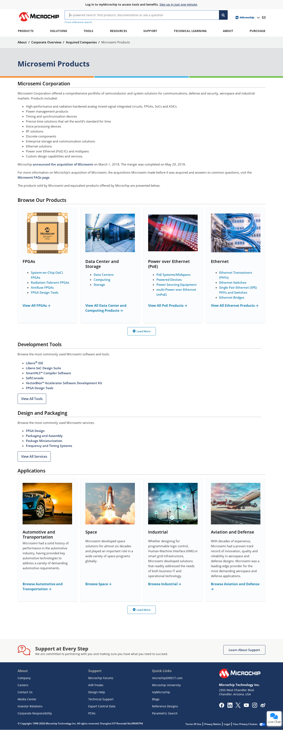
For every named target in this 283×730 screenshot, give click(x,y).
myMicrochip (161, 692)
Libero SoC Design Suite (43, 368)
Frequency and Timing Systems (49, 446)
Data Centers (104, 274)
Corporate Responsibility (35, 713)
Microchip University (166, 685)
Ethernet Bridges (231, 297)
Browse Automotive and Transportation (43, 586)
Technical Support (101, 699)
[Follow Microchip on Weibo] (262, 706)
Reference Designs (165, 706)
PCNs (92, 713)
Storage (99, 284)
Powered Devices (169, 279)
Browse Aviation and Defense (235, 584)
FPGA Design (35, 431)
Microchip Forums (100, 678)
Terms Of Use (193, 724)
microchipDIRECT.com (167, 678)
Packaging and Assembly (44, 436)
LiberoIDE (34, 363)
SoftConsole (35, 378)
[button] (32, 399)
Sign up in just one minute (178, 4)
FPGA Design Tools (44, 292)
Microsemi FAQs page (34, 177)
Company (24, 678)
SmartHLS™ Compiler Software (48, 373)
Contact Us (25, 692)
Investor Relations (30, 706)
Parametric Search (165, 713)
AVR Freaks (95, 685)
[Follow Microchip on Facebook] (221, 706)
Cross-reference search (78, 22)
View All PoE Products (166, 305)
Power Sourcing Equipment (176, 284)
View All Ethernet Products (233, 305)
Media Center (27, 699)
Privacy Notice (212, 724)
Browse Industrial (163, 584)
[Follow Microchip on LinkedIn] (229, 706)
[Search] (223, 15)
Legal (227, 724)
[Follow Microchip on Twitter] (238, 706)
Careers (23, 685)
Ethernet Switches (232, 282)
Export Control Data (101, 706)
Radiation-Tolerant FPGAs (50, 282)
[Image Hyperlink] (39, 21)
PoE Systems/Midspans (173, 274)
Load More (143, 331)
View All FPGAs (35, 305)
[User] (247, 17)
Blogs (156, 699)
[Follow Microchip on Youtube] (246, 706)
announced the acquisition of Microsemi (63, 164)
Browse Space (97, 584)
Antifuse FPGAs (42, 287)
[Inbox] (263, 17)
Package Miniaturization (44, 441)
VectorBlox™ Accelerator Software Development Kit (64, 383)
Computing (102, 279)
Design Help (96, 692)
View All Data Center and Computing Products (105, 308)
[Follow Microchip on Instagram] (254, 706)
